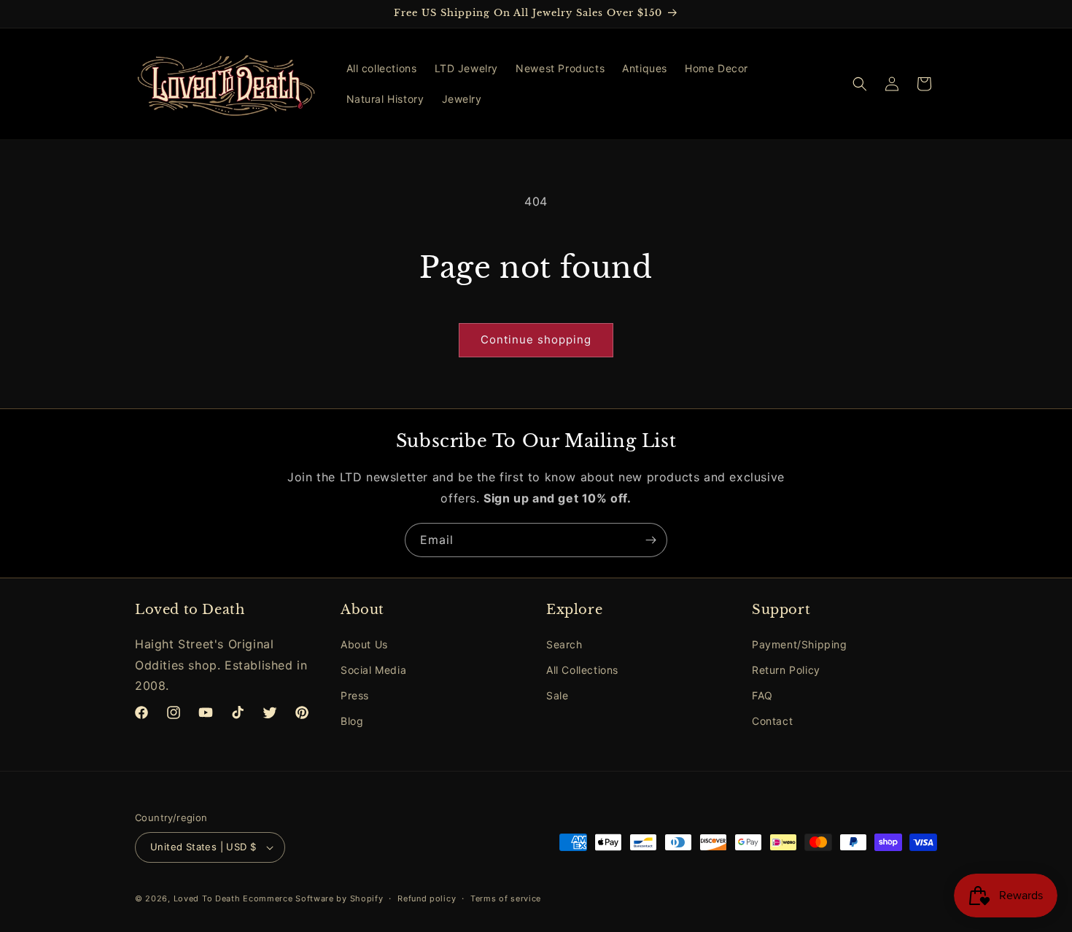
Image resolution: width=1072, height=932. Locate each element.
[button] (860, 84)
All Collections (582, 670)
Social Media (373, 670)
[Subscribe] (650, 540)
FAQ (762, 695)
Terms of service (505, 898)
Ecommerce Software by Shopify (313, 898)
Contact (772, 721)
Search (564, 644)
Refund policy (426, 898)
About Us (364, 644)
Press (355, 695)
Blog (352, 721)
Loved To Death (207, 898)
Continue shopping (536, 339)
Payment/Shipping (799, 644)
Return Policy (786, 670)
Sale (557, 695)
